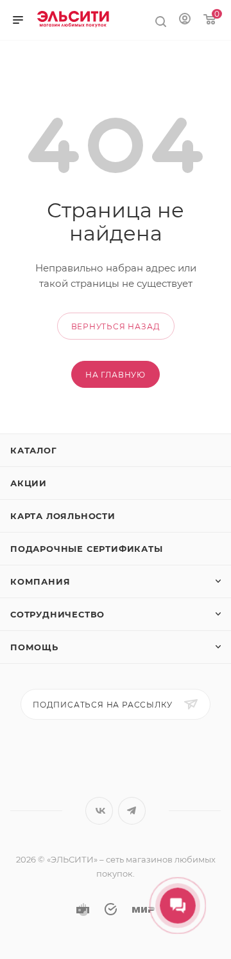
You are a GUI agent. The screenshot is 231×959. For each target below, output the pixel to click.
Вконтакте (99, 811)
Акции (28, 483)
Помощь (34, 647)
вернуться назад (115, 326)
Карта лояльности (63, 516)
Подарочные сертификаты (86, 548)
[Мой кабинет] (185, 18)
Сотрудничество (57, 614)
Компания (40, 581)
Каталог (33, 450)
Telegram (132, 811)
